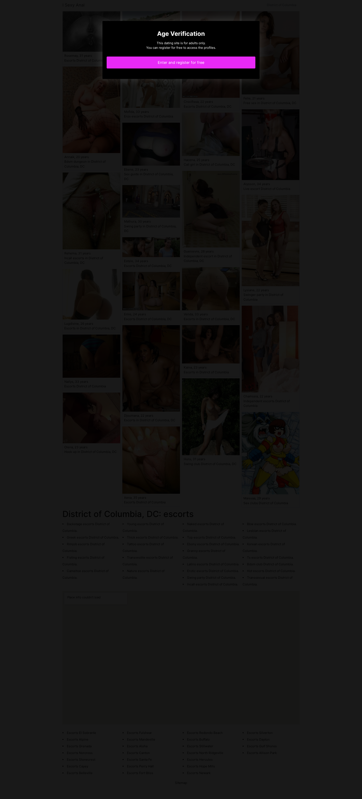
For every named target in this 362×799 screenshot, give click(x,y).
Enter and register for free (181, 62)
